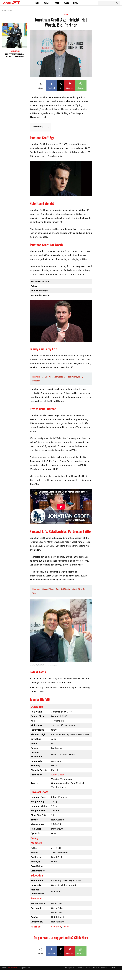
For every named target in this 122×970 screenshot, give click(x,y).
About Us (95, 968)
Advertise (104, 968)
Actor (10, 11)
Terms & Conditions (83, 968)
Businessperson (15, 51)
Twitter (65, 926)
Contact (112, 968)
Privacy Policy (69, 968)
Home (4, 11)
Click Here (81, 937)
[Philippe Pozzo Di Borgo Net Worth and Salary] (14, 35)
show (46, 127)
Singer (65, 14)
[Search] (117, 3)
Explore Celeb (12, 968)
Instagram (56, 926)
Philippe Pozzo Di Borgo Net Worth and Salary (14, 55)
